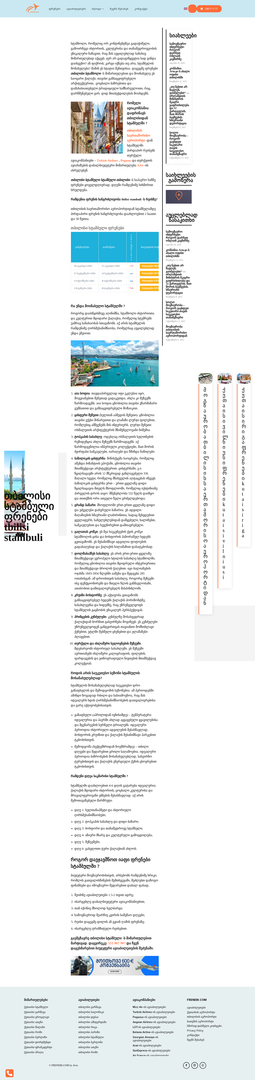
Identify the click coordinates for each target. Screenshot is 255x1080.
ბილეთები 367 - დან (154, 273)
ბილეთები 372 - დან (154, 280)
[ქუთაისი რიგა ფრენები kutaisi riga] (244, 378)
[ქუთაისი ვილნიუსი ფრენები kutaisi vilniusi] (225, 378)
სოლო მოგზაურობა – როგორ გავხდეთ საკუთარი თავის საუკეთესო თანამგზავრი (178, 143)
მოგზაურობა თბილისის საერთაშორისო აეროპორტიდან (176, 331)
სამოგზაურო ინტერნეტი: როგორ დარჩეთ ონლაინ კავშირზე (177, 51)
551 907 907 (117, 943)
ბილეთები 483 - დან (154, 266)
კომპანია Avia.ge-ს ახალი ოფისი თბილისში (177, 253)
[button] (192, 9)
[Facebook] (186, 1065)
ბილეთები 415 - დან (154, 288)
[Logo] (32, 8)
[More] (136, 31)
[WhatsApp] (203, 1065)
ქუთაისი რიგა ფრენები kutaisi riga (244, 462)
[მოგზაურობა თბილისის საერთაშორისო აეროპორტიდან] (205, 378)
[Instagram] (194, 1065)
